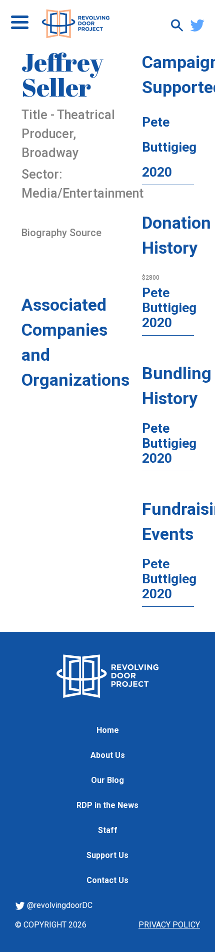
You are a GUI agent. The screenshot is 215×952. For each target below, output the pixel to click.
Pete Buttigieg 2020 (169, 147)
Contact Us (107, 880)
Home (107, 730)
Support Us (107, 855)
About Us (107, 755)
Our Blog (107, 780)
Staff (108, 830)
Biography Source (62, 233)
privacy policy (169, 924)
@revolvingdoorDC (58, 905)
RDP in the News (107, 805)
